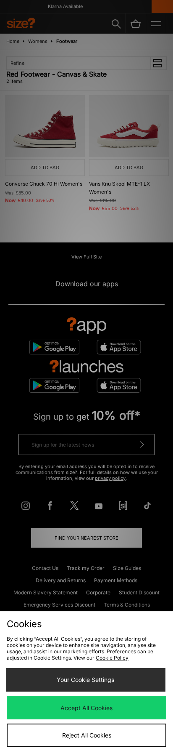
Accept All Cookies (86, 707)
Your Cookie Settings (85, 679)
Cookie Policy (112, 658)
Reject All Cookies (86, 735)
